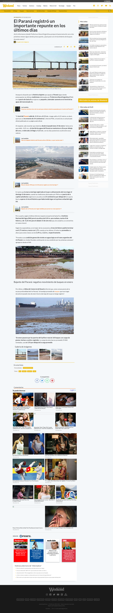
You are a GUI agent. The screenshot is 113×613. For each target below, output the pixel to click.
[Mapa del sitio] (65, 594)
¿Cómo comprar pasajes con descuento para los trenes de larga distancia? (33, 575)
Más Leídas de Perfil (86, 107)
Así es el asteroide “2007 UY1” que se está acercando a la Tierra (31, 570)
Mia (84, 599)
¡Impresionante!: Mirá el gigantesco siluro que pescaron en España (32, 573)
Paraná (26, 116)
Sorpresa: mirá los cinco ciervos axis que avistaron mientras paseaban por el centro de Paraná (46, 109)
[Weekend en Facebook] (50, 594)
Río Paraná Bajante (28, 367)
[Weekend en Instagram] (47, 594)
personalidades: (18, 368)
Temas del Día (7, 11)
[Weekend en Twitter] (54, 594)
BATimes (96, 599)
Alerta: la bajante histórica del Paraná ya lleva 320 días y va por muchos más (41, 140)
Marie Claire (40, 599)
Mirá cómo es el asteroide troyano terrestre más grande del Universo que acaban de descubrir (38, 577)
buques (57, 291)
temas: (16, 371)
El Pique (15, 11)
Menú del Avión (30, 11)
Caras (27, 599)
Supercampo (69, 599)
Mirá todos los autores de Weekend (93, 100)
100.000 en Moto (41, 11)
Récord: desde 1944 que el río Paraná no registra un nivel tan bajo (39, 185)
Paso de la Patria (63, 11)
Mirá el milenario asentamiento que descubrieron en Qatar (30, 568)
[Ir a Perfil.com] (107, 1)
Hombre (54, 599)
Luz (80, 599)
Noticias (33, 599)
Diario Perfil (20, 599)
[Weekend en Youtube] (58, 594)
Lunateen (89, 599)
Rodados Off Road (52, 11)
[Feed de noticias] (62, 594)
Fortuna (48, 599)
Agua (34, 371)
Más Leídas (83, 21)
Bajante (29, 371)
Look (75, 599)
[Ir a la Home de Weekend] (56, 589)
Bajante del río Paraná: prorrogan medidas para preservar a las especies (40, 208)
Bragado (22, 11)
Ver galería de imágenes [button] (22, 42)
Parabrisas (61, 599)
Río (20, 371)
